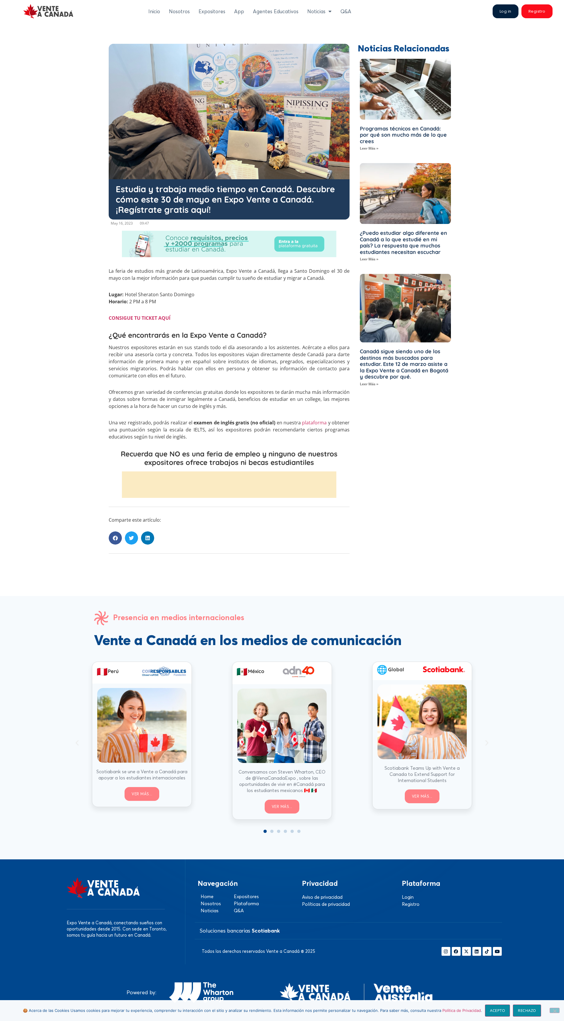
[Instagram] (446, 951)
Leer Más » (369, 148)
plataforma (314, 422)
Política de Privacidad (461, 1010)
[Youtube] (497, 951)
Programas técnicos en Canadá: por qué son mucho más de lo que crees (403, 135)
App (239, 11)
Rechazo (527, 1010)
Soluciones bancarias (239, 930)
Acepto (497, 1010)
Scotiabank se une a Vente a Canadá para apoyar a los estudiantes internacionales (141, 775)
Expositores (212, 11)
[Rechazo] (555, 1010)
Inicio (154, 11)
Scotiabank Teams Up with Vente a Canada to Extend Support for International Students (422, 774)
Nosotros (179, 11)
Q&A (345, 11)
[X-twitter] (466, 951)
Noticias (316, 11)
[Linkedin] (476, 951)
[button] (115, 538)
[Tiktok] (487, 951)
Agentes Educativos (275, 11)
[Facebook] (456, 951)
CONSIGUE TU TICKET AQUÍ (139, 318)
